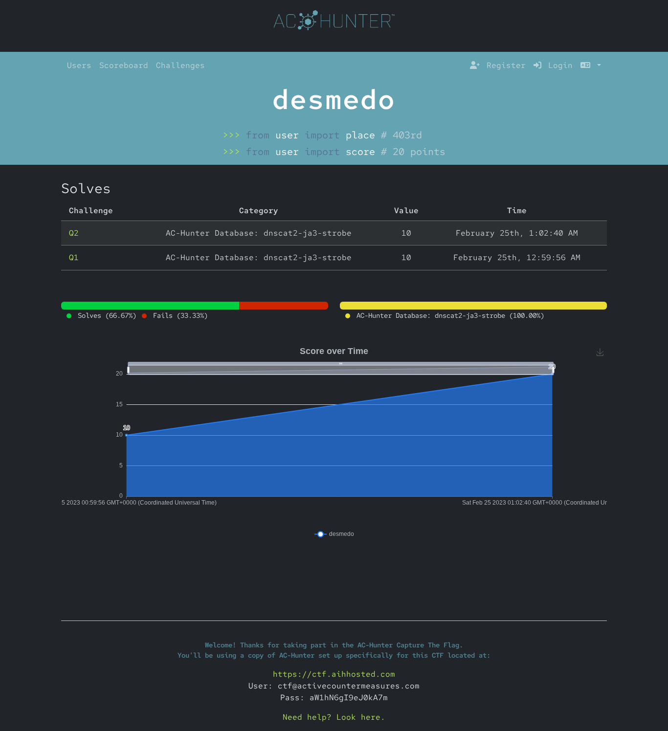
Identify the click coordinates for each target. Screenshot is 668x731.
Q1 (74, 257)
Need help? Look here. (334, 717)
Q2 (74, 233)
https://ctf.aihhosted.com (334, 674)
